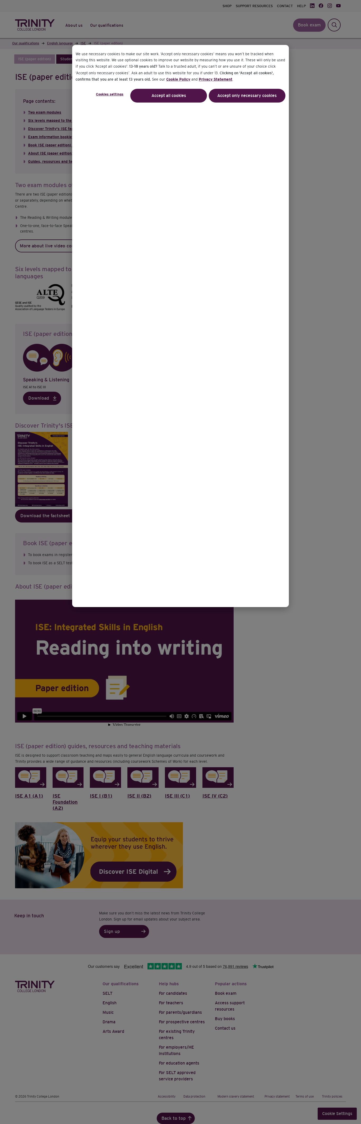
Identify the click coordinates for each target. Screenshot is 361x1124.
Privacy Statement (215, 79)
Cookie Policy (178, 79)
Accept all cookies (168, 95)
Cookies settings (109, 94)
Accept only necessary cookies (247, 95)
